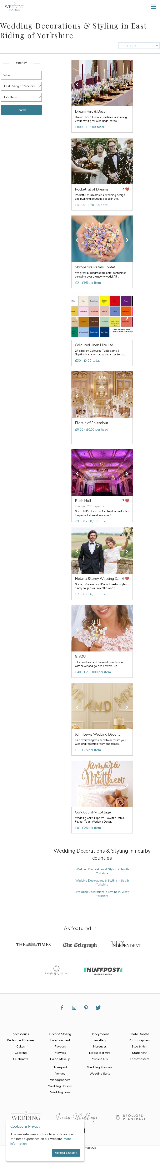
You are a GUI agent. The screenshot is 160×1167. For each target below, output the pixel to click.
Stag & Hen (139, 1046)
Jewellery (100, 1040)
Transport (60, 1067)
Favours (60, 1046)
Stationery (139, 1053)
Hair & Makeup (60, 1059)
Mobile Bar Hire (99, 1053)
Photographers (139, 1040)
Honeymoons (100, 1034)
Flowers (60, 1053)
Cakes (20, 1046)
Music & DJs (100, 1059)
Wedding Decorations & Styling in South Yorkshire (102, 883)
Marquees (100, 1046)
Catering (21, 1053)
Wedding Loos (60, 1092)
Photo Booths (139, 1034)
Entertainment (60, 1040)
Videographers (60, 1080)
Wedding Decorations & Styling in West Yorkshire (102, 894)
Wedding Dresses (60, 1086)
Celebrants (20, 1059)
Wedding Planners (99, 1067)
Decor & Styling (60, 1034)
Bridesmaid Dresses (20, 1040)
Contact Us (88, 1148)
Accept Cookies (66, 1153)
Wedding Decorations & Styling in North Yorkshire (102, 871)
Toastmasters (139, 1059)
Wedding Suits (100, 1073)
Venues (60, 1073)
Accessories (20, 1034)
